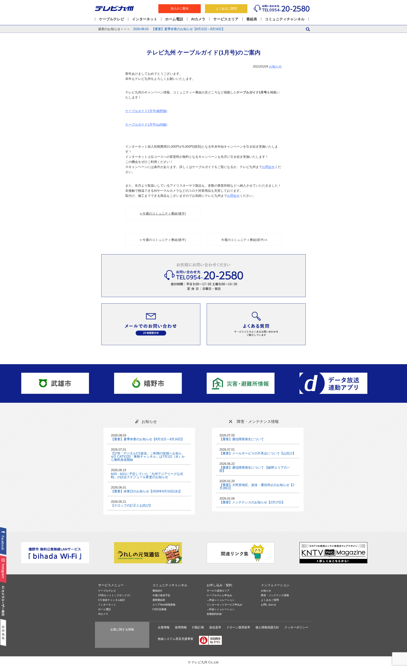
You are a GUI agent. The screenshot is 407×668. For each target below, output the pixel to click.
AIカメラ (198, 19)
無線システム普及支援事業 (175, 638)
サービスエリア (225, 19)
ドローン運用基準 (238, 627)
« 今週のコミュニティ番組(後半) (163, 213)
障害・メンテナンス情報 (275, 595)
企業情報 (164, 627)
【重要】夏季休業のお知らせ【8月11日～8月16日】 (179, 29)
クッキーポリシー (296, 627)
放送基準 (215, 627)
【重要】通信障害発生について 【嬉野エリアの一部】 (254, 469)
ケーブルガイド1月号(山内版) (146, 124)
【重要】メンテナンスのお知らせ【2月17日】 (252, 502)
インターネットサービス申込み (224, 604)
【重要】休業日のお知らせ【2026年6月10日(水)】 (146, 491)
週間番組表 (158, 600)
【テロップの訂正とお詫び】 (131, 505)
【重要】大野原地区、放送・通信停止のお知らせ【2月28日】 (256, 486)
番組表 (251, 19)
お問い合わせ (268, 604)
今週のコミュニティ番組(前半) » (244, 240)
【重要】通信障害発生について (241, 439)
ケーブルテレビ (111, 19)
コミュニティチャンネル (285, 19)
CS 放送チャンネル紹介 (111, 600)
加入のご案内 (179, 8)
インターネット (144, 19)
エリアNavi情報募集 (164, 604)
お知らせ (275, 66)
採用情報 (181, 627)
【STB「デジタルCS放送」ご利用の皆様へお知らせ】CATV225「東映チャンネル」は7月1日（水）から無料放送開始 (148, 456)
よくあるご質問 (226, 8)
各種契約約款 (214, 614)
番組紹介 (157, 590)
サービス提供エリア (218, 590)
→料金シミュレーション (221, 600)
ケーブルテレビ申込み (219, 595)
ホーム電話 (174, 19)
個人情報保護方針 (267, 627)
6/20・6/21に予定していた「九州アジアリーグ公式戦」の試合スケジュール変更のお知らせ (147, 475)
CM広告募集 (159, 609)
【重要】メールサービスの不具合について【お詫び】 (257, 453)
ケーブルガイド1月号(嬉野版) (146, 111)
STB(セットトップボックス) (114, 595)
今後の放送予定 (161, 595)
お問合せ (268, 167)
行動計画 (198, 627)
